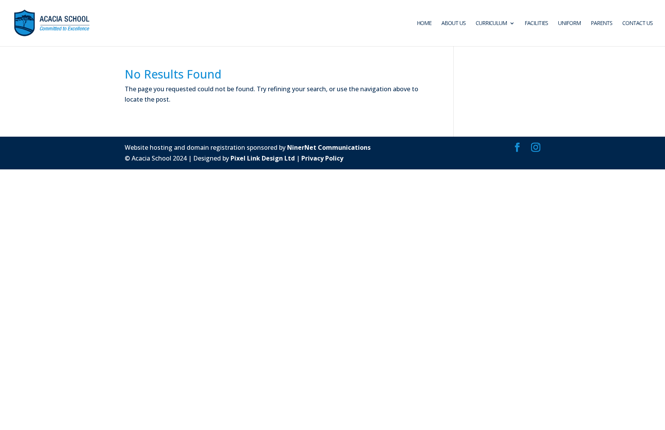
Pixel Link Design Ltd (263, 158)
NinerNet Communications (329, 147)
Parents (601, 23)
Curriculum (491, 23)
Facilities (536, 23)
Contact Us (637, 23)
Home (424, 23)
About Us (453, 23)
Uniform (569, 23)
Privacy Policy (322, 158)
